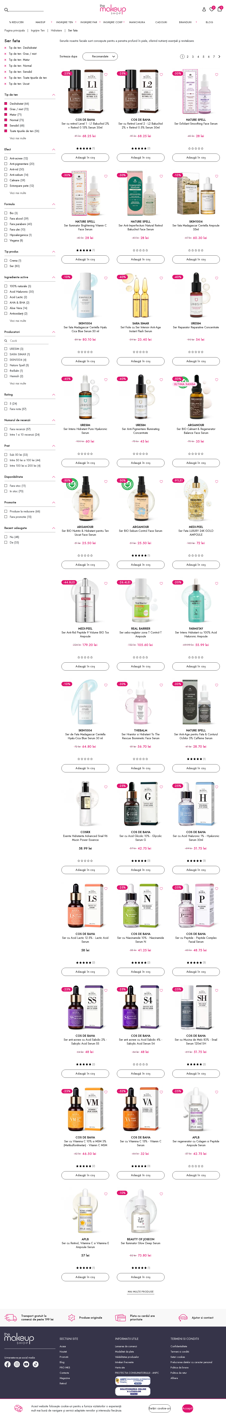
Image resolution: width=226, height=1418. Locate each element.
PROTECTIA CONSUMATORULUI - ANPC (137, 1373)
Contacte (64, 1373)
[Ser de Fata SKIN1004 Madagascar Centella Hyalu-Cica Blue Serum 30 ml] (85, 702)
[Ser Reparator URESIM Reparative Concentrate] (196, 295)
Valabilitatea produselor (127, 1357)
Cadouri (161, 22)
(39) (17, 180)
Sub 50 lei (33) (19, 455)
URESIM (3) (16, 349)
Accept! (187, 1408)
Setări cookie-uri (160, 1408)
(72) (19, 109)
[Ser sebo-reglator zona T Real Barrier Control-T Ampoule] (141, 600)
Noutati (63, 1351)
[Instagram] (18, 1365)
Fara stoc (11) (18, 486)
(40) (21, 224)
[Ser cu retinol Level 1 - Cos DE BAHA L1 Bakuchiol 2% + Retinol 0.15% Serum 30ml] (85, 91)
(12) (19, 158)
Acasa (63, 1346)
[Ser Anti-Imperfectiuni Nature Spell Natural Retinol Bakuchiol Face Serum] (141, 193)
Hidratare (56, 30)
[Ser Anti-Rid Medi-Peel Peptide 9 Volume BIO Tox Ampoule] (85, 600)
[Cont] (202, 10)
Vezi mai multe (18, 138)
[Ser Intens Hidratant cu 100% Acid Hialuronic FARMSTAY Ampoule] (196, 600)
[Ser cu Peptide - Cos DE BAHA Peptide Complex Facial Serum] (196, 905)
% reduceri (16, 22)
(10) (17, 230)
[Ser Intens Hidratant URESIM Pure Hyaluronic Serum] (85, 397)
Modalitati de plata (124, 1351)
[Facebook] (9, 1365)
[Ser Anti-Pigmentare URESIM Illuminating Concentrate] (141, 397)
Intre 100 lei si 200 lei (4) (25, 466)
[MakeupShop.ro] (113, 9)
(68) (17, 126)
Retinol (63, 1383)
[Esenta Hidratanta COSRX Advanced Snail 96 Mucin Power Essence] (85, 804)
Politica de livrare (179, 1367)
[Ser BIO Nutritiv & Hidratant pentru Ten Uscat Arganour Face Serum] (85, 498)
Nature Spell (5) (19, 365)
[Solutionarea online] (140, 1391)
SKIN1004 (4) (18, 360)
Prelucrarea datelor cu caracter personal (191, 1362)
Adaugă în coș (85, 157)
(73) (17, 120)
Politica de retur (179, 1373)
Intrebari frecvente (124, 1362)
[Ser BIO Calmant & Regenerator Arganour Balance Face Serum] (196, 397)
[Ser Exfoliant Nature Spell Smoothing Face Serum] (196, 91)
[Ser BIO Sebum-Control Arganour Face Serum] (141, 498)
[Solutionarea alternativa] (140, 1380)
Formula (9, 204)
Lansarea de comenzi (126, 1346)
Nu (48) (14, 537)
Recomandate (100, 56)
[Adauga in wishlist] (105, 74)
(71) (16, 115)
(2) (18, 297)
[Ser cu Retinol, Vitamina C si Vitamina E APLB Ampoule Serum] (85, 1211)
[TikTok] (37, 1365)
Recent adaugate (15, 528)
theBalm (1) (16, 371)
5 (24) (13, 404)
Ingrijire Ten (38, 30)
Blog (209, 22)
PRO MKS (65, 1367)
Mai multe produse (140, 1291)
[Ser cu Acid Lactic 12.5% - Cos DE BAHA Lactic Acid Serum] (85, 905)
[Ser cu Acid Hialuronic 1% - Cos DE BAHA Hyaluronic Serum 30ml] (196, 804)
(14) (19, 175)
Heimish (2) (16, 376)
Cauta (26, 9)
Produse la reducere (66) (25, 511)
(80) (15, 266)
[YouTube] (27, 1365)
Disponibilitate (13, 477)
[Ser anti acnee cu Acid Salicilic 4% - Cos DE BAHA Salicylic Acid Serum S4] (141, 1007)
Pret (7, 446)
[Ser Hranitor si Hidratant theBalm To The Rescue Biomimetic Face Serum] (141, 702)
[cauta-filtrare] (5, 340)
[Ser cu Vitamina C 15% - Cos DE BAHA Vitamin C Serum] (141, 1109)
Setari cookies (178, 1357)
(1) (21, 235)
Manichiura (137, 22)
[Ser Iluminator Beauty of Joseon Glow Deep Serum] (141, 1211)
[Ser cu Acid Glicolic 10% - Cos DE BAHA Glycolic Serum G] (141, 804)
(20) (22, 164)
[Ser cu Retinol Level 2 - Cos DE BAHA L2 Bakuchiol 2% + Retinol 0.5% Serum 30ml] (141, 91)
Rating (8, 395)
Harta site (120, 1367)
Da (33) (14, 542)
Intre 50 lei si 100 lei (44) (25, 460)
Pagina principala (14, 30)
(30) (17, 169)
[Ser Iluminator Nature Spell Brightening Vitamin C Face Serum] (85, 193)
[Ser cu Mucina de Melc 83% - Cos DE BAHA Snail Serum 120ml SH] (196, 1007)
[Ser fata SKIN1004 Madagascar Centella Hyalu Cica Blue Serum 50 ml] (85, 295)
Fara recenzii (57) (20, 429)
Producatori (12, 332)
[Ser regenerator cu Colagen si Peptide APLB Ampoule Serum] (196, 1109)
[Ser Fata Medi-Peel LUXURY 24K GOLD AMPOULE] (196, 498)
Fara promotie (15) (21, 517)
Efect (7, 149)
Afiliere (174, 1378)
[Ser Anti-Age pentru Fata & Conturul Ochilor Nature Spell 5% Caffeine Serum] (196, 702)
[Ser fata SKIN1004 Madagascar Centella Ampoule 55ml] (196, 193)
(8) (16, 240)
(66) (19, 104)
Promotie (10, 502)
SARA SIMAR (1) (20, 354)
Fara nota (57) (18, 409)
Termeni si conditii (180, 1351)
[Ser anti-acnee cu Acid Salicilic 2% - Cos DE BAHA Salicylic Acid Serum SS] (85, 1007)
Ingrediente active (16, 277)
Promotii (64, 1357)
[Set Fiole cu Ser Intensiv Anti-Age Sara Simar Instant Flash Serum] (141, 295)
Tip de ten (11, 95)
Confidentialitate (179, 1346)
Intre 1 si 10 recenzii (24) (25, 435)
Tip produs (11, 252)
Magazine (65, 1378)
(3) (14, 213)
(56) (24, 131)
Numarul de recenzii (17, 420)
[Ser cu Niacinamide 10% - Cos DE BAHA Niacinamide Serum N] (141, 905)
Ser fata (73, 30)
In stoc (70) (16, 491)
